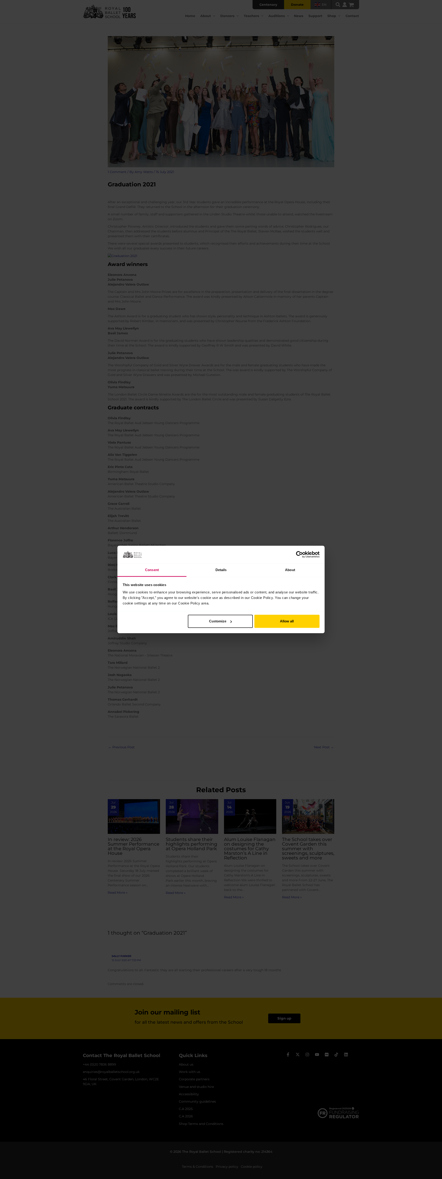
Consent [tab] (152, 570)
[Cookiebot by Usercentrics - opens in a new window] (299, 554)
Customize (217, 621)
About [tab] (290, 570)
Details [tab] (221, 570)
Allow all (287, 621)
